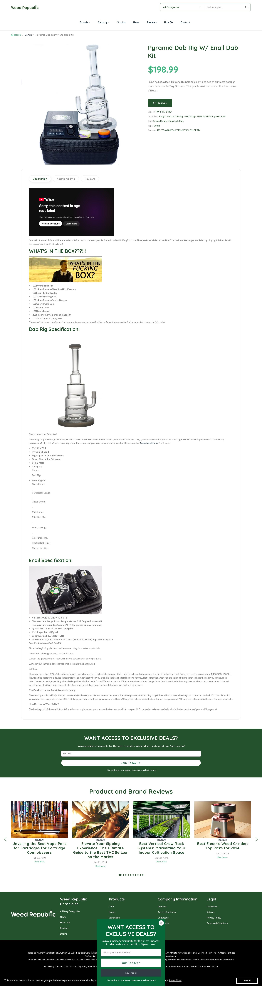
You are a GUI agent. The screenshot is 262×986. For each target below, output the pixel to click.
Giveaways (163, 923)
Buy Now (162, 102)
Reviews (39, 839)
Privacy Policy (214, 917)
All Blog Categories (70, 911)
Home (17, 34)
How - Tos (65, 922)
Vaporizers (114, 917)
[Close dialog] (161, 923)
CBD (111, 906)
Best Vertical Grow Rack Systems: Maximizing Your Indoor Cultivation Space (162, 848)
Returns (211, 912)
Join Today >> (131, 762)
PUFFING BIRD (164, 111)
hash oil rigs (190, 116)
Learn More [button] (175, 980)
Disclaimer (212, 906)
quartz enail (219, 116)
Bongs (28, 34)
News (63, 916)
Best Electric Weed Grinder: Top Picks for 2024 (222, 845)
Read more (39, 861)
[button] (5, 839)
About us (162, 906)
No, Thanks (131, 972)
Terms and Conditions (217, 923)
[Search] (247, 7)
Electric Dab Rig (174, 116)
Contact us (163, 917)
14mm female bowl (149, 443)
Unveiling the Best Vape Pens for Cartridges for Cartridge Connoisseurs (39, 848)
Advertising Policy (167, 912)
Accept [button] (247, 980)
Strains (63, 933)
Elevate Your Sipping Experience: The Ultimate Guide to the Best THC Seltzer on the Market (100, 850)
